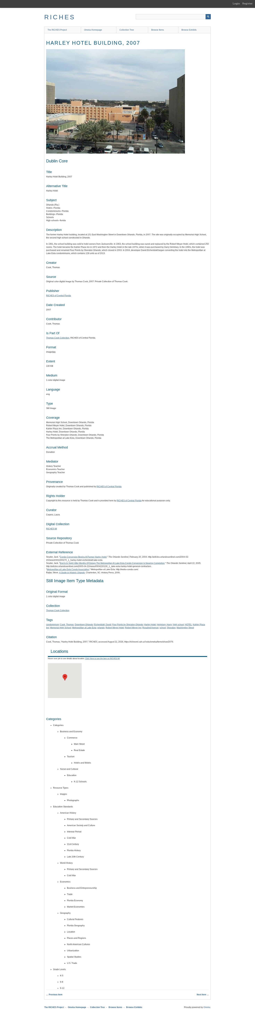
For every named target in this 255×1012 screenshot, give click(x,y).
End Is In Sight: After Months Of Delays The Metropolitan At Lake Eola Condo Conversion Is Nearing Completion (112, 563)
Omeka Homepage (93, 30)
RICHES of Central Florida (58, 295)
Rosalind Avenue (150, 628)
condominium (52, 624)
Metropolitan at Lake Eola (84, 628)
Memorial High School (60, 628)
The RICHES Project (57, 30)
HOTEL (188, 624)
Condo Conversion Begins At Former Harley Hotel (83, 557)
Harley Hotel (150, 624)
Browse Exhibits (189, 30)
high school (178, 624)
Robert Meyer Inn (133, 628)
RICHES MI (51, 529)
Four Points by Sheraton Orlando (127, 624)
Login (236, 3)
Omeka (206, 1007)
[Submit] (208, 16)
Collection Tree (127, 30)
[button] (65, 677)
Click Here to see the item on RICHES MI (102, 658)
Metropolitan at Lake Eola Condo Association (68, 569)
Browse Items (157, 30)
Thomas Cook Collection (57, 338)
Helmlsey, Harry (164, 624)
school (163, 628)
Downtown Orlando (84, 624)
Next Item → (203, 994)
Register (247, 3)
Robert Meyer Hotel (115, 628)
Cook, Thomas (67, 624)
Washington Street (185, 628)
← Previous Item (54, 994)
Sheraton (171, 628)
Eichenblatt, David (102, 624)
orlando (101, 628)
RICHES (59, 17)
